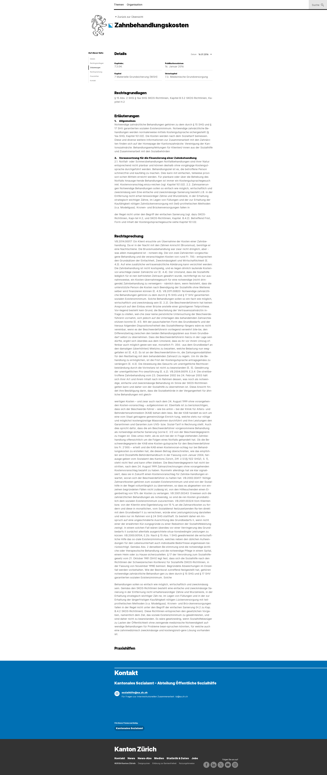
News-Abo (145, 758)
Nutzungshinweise (186, 763)
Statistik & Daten (178, 758)
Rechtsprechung (96, 72)
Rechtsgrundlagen (97, 63)
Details (92, 59)
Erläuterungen (95, 68)
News (131, 758)
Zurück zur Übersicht (130, 16)
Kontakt (93, 81)
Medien (159, 758)
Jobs (194, 758)
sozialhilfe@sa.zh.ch (135, 692)
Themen (119, 4)
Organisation (134, 4)
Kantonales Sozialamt (129, 728)
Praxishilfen (94, 76)
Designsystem (144, 763)
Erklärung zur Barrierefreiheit (164, 763)
